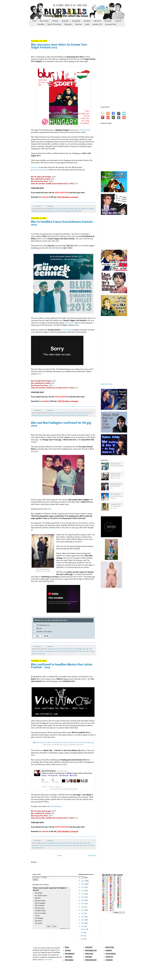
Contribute (109, 960)
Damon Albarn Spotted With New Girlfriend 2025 (116, 486)
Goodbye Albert (40, 910)
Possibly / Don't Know (44, 631)
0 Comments (37, 206)
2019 (83, 903)
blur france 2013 (84, 413)
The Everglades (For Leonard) (40, 904)
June (82, 939)
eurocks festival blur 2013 (53, 415)
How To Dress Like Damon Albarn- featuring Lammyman (116, 496)
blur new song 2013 (64, 649)
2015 (83, 891)
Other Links (89, 954)
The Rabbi (38, 921)
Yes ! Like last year (43, 625)
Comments (49, 206)
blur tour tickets (64, 845)
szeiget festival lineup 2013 (73, 211)
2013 (83, 884)
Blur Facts (78, 24)
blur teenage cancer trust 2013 (53, 651)
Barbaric (38, 898)
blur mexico (83, 843)
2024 (83, 920)
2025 (83, 923)
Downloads (107, 21)
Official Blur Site (90, 960)
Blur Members (69, 954)
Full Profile (48, 959)
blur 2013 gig (49, 413)
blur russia (42, 415)
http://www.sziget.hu (39, 170)
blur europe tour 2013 (59, 208)
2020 (83, 907)
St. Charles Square (41, 895)
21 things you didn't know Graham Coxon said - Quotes (115, 506)
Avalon (37, 916)
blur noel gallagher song (78, 649)
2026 (83, 926)
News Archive (44, 21)
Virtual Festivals (84, 130)
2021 (83, 910)
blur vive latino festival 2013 (78, 845)
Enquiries (109, 950)
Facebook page (66, 330)
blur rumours (39, 651)
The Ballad (38, 893)
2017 (83, 897)
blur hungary (82, 208)
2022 (83, 913)
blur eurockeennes (58, 413)
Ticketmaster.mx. (56, 806)
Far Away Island (40, 913)
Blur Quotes (68, 24)
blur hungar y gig (72, 208)
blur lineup (76, 843)
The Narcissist (39, 908)
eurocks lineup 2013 (82, 415)
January (83, 929)
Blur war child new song (81, 651)
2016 (83, 894)
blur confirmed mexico (51, 843)
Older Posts (92, 855)
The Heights (39, 918)
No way (39, 628)
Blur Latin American (63, 744)
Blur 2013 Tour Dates (54, 24)
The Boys (55, 21)
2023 (83, 916)
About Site (88, 947)
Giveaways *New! (110, 24)
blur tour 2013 (60, 211)
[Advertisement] (70, 34)
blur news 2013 (44, 845)
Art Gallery (87, 21)
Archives (68, 950)
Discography (76, 21)
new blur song (40, 654)
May (82, 936)
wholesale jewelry (107, 384)
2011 (83, 877)
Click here (34, 167)
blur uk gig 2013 (68, 651)
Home (34, 21)
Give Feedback (111, 954)
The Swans (38, 923)
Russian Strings (40, 901)
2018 (83, 900)
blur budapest (48, 208)
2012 (83, 881)
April (83, 932)
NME (49, 509)
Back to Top (110, 947)
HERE (54, 177)
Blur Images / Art (91, 950)
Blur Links (97, 21)
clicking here (70, 323)
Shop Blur (41, 24)
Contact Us (118, 21)
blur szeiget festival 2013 (47, 211)
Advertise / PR (97, 24)
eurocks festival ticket (68, 415)
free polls (68, 928)
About (87, 24)
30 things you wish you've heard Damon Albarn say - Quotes (115, 475)
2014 (83, 887)
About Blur (65, 21)
